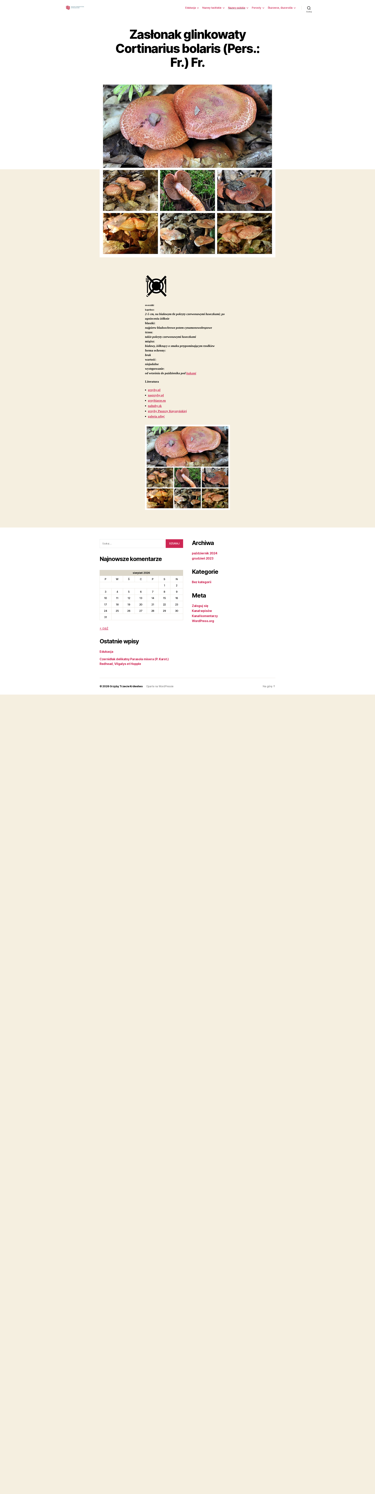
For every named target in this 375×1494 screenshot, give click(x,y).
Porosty (256, 7)
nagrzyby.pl (156, 395)
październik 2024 (204, 553)
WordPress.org (203, 621)
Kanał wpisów (202, 611)
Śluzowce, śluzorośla (280, 7)
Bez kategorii (201, 582)
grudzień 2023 (202, 558)
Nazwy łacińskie (211, 7)
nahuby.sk (155, 406)
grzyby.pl (154, 390)
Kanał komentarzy (205, 616)
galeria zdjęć (156, 416)
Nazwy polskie (236, 7)
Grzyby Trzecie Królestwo (126, 686)
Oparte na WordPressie (159, 686)
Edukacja (190, 7)
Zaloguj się (200, 606)
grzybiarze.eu (157, 401)
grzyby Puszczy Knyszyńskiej (167, 411)
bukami (191, 373)
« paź (104, 628)
